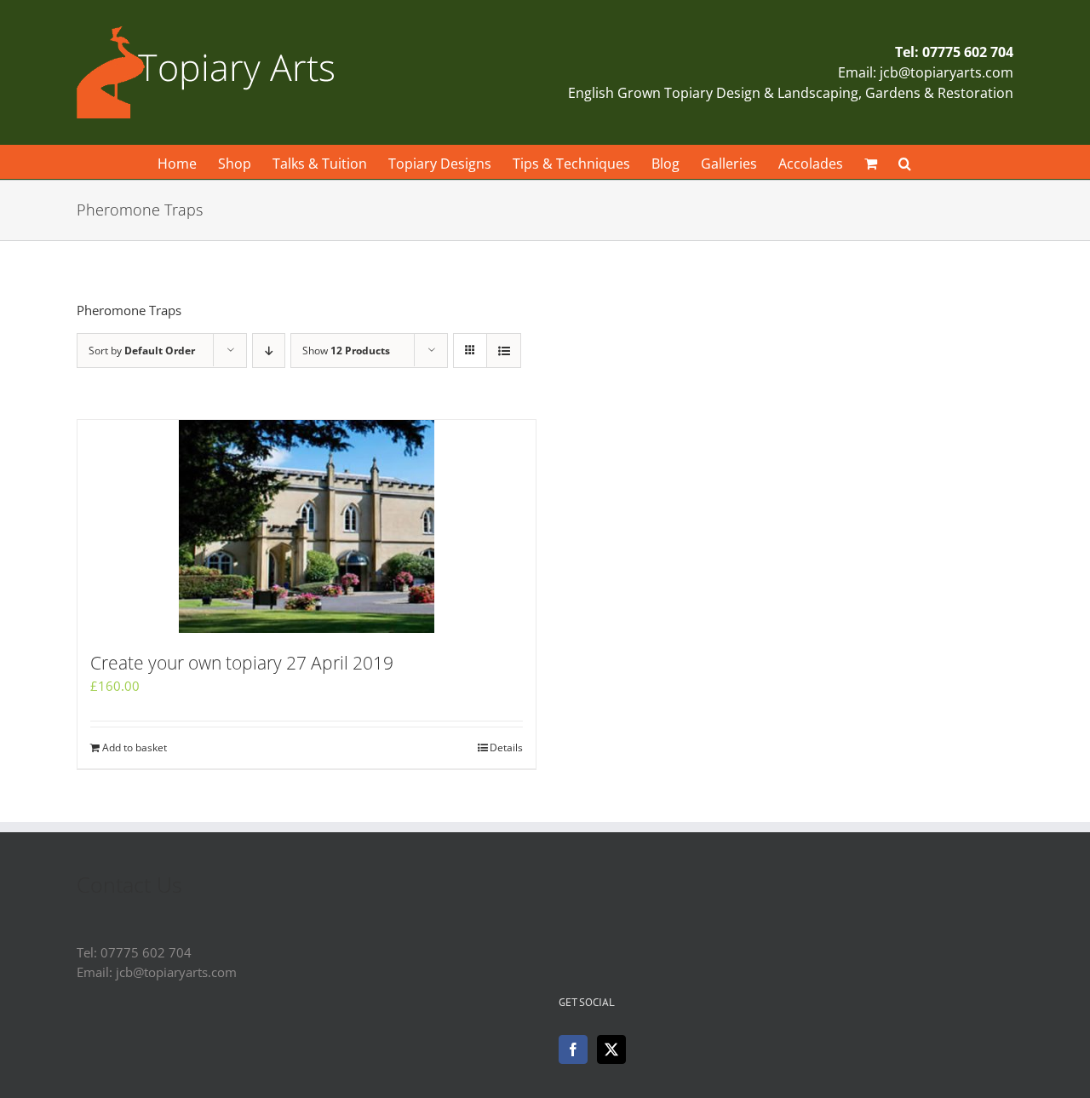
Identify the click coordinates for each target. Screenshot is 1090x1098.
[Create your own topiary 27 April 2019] (306, 526)
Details (506, 747)
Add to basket (134, 747)
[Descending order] (268, 350)
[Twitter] (611, 1049)
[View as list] (503, 350)
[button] (904, 162)
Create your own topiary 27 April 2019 (241, 663)
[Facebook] (573, 1049)
